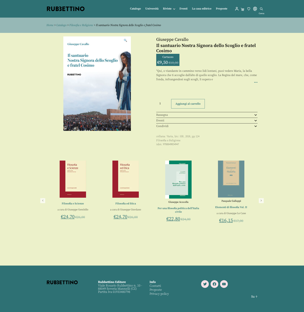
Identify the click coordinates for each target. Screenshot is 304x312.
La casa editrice (201, 8)
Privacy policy (159, 294)
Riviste (167, 8)
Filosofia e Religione (81, 25)
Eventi (183, 8)
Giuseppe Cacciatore (63, 201)
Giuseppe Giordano (173, 209)
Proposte (221, 8)
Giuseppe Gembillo (120, 209)
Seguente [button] (261, 200)
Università (152, 8)
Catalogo (135, 8)
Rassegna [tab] (162, 115)
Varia (170, 136)
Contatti (155, 286)
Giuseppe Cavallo (172, 39)
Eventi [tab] (160, 120)
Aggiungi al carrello (188, 104)
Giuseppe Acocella (221, 202)
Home (49, 25)
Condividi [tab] (162, 126)
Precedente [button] (42, 200)
